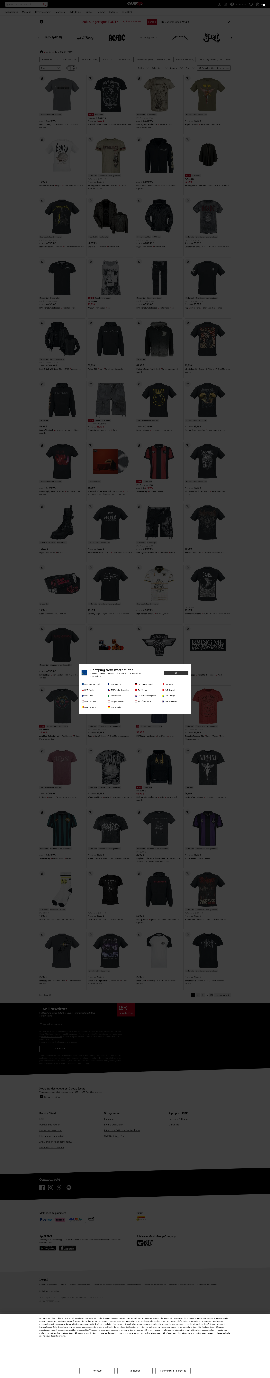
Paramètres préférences (173, 1370)
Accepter (97, 1371)
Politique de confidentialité (54, 1336)
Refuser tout (135, 1371)
